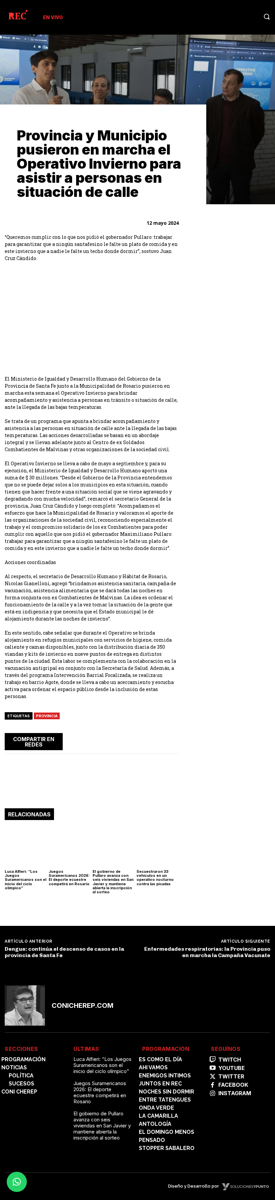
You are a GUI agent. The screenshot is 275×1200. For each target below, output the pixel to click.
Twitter (231, 1076)
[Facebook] (109, 740)
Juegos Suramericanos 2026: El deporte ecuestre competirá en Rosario (69, 877)
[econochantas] (229, 305)
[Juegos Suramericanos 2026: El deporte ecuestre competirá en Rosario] (70, 846)
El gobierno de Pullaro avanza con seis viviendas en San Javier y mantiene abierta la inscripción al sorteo (113, 881)
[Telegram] (156, 740)
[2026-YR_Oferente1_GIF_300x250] (229, 462)
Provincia (47, 716)
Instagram (234, 1093)
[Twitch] (212, 1060)
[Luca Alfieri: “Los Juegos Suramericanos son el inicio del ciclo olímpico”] (26, 846)
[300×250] (229, 384)
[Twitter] (125, 740)
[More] (172, 740)
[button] (266, 16)
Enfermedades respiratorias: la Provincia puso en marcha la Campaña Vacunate (207, 952)
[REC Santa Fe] (17, 16)
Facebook (233, 1085)
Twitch (229, 1060)
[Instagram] (212, 1093)
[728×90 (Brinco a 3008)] (92, 787)
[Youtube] (212, 1068)
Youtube (231, 1068)
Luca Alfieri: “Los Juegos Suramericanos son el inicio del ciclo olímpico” (25, 879)
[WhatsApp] (140, 740)
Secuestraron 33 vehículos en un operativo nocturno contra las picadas (155, 877)
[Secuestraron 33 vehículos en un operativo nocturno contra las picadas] (157, 846)
